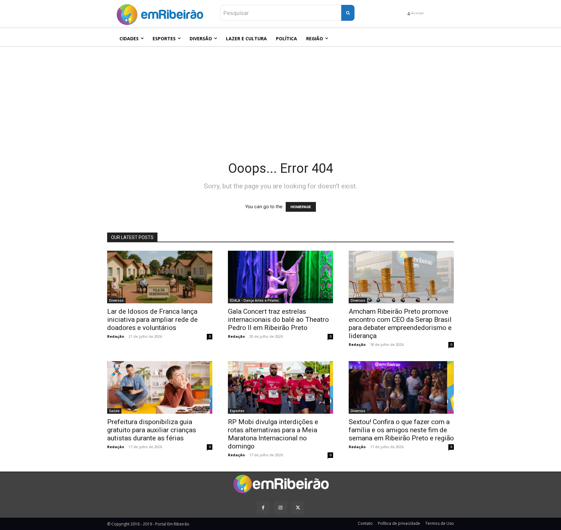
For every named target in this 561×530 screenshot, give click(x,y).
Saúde (114, 411)
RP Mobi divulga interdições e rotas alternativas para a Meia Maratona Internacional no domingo (273, 434)
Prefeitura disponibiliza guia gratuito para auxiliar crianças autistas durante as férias (151, 430)
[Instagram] (280, 507)
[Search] (348, 13)
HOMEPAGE (301, 207)
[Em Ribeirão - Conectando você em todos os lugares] (160, 13)
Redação (115, 336)
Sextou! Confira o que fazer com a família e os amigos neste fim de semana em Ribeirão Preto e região (401, 430)
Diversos (116, 300)
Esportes (237, 411)
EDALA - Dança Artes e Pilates (254, 300)
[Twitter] (298, 507)
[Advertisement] (280, 95)
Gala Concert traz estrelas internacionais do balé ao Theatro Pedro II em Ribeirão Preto (278, 320)
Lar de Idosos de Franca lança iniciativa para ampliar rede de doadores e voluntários (152, 320)
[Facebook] (263, 507)
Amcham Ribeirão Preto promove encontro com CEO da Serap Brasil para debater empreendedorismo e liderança (400, 324)
